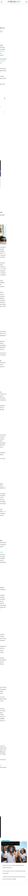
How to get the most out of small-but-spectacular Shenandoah (14, 872)
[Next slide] (4, 98)
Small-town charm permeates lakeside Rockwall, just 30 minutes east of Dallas (14, 878)
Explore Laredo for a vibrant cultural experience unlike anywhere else (13, 866)
